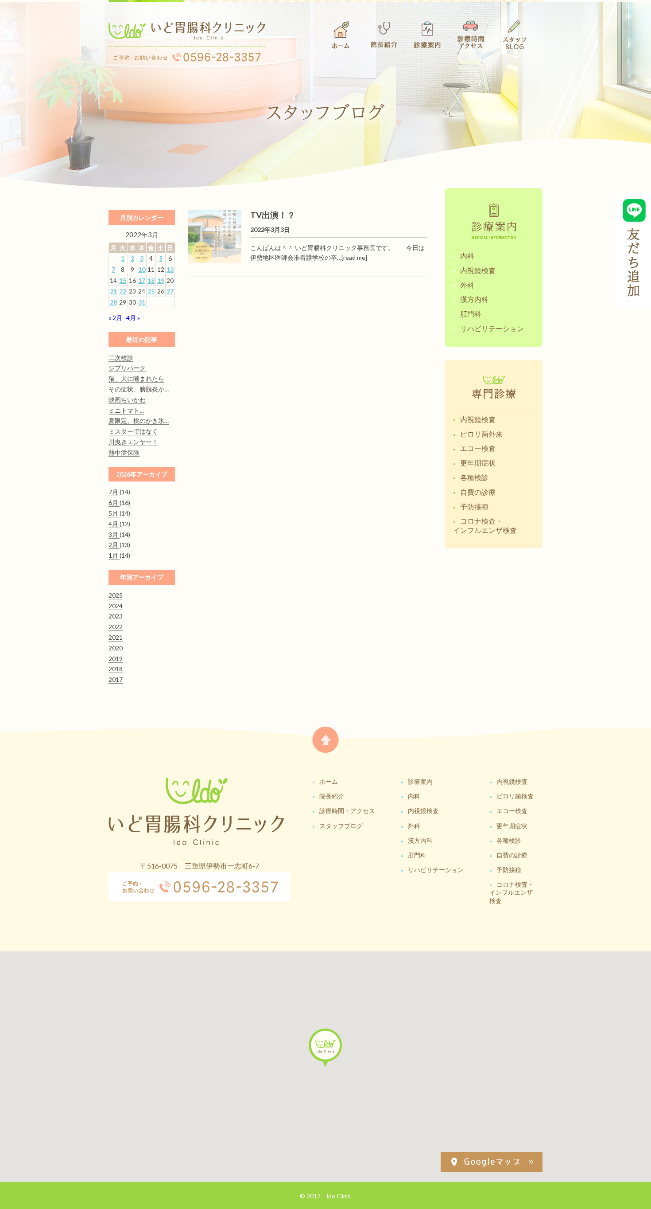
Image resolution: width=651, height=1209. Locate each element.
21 (113, 291)
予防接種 (474, 506)
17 (141, 280)
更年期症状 (478, 462)
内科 (467, 255)
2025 (115, 595)
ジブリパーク (127, 368)
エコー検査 (478, 448)
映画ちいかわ (127, 399)
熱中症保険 (124, 452)
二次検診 (120, 357)
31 (141, 302)
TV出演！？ (272, 215)
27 (170, 291)
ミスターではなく (133, 431)
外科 (467, 285)
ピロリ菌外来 (481, 434)
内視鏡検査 (478, 270)
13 (170, 269)
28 (113, 302)
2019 (115, 658)
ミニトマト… (126, 410)
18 (151, 280)
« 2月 (115, 317)
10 (141, 269)
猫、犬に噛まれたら (136, 378)
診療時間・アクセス (347, 810)
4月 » (133, 317)
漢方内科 (474, 299)
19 (160, 280)
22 (122, 291)
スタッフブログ (341, 825)
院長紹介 (331, 796)
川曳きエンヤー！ (133, 442)
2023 (115, 616)
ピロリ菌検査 (515, 796)
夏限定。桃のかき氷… (138, 420)
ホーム (328, 781)
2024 (115, 606)
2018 (115, 669)
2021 (115, 637)
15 (122, 280)
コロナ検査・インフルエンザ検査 (485, 525)
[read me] (354, 257)
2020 (115, 648)
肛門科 (470, 313)
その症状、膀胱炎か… (138, 389)
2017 (115, 679)
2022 (115, 626)
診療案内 (420, 781)
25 (151, 291)
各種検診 (474, 477)
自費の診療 (478, 492)
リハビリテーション (492, 328)
